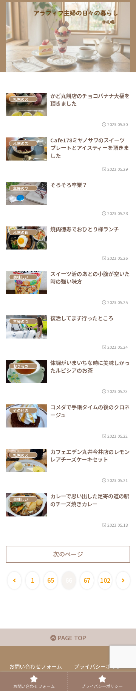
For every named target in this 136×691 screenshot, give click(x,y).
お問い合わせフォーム (35, 666)
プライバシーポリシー (100, 666)
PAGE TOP (71, 637)
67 (86, 580)
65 (50, 580)
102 (105, 580)
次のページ (68, 553)
